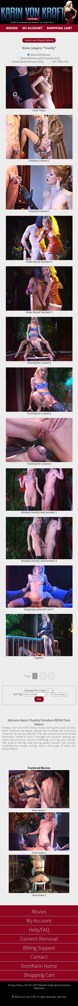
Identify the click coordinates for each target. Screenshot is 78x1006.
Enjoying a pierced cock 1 (39, 609)
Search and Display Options (39, 40)
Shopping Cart (39, 975)
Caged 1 (39, 658)
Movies (39, 912)
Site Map (61, 996)
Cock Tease (39, 110)
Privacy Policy (15, 985)
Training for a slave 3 (39, 463)
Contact (39, 957)
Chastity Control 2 (39, 211)
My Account (39, 921)
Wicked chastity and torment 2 (39, 561)
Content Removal (39, 939)
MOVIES (12, 28)
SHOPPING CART (59, 28)
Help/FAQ (39, 930)
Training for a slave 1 (39, 363)
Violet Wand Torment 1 (39, 261)
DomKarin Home (39, 966)
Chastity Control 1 (39, 160)
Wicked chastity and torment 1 (39, 512)
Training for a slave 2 (39, 413)
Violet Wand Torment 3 (39, 312)
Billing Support (39, 948)
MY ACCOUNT (32, 28)
